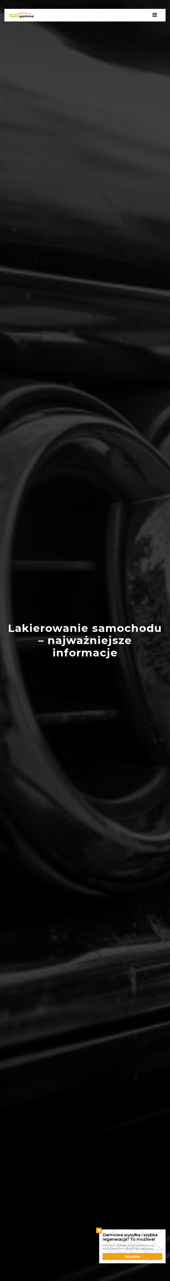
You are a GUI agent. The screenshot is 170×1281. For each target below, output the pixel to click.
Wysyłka (132, 1256)
